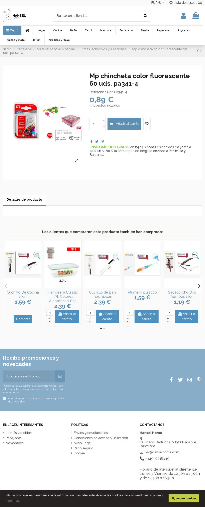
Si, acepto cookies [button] (184, 498)
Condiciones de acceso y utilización (101, 438)
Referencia (97, 92)
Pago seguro (83, 448)
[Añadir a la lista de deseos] (147, 124)
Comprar (23, 319)
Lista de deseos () (187, 3)
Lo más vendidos (18, 433)
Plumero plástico (142, 292)
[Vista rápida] (26, 286)
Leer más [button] (13, 500)
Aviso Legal (82, 443)
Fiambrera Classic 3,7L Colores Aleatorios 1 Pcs (62, 296)
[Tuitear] (96, 142)
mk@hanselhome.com (162, 452)
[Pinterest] (102, 142)
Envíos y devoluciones (91, 433)
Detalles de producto (24, 199)
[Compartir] (91, 142)
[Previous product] (198, 51)
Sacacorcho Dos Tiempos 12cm (182, 294)
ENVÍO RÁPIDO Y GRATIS (109, 147)
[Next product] (201, 51)
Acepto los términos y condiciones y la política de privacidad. (36, 400)
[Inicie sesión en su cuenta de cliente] (183, 15)
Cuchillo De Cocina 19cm (23, 294)
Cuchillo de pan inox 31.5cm (102, 294)
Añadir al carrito (128, 124)
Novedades (14, 443)
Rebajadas (13, 438)
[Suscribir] (60, 376)
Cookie (79, 453)
